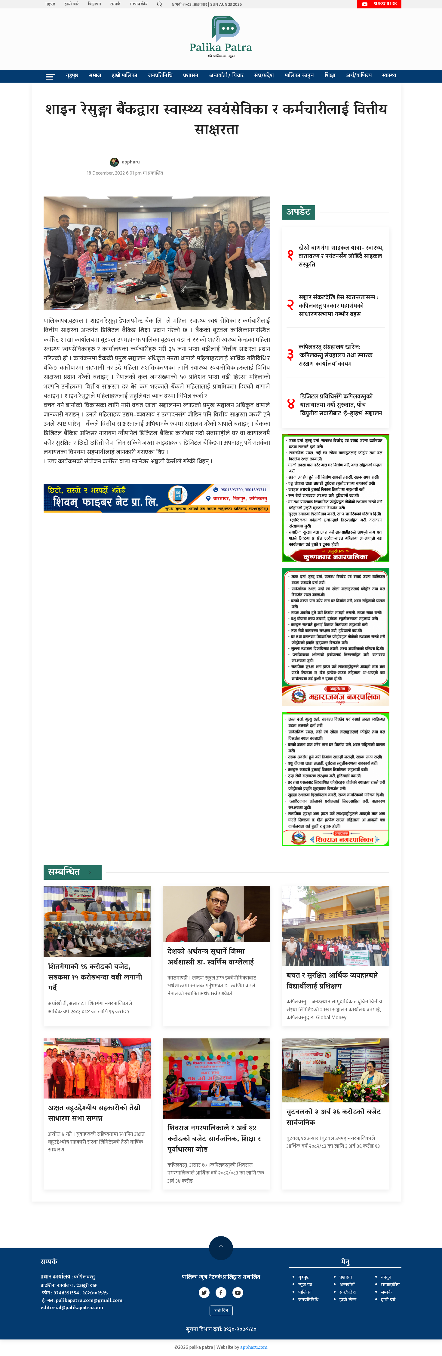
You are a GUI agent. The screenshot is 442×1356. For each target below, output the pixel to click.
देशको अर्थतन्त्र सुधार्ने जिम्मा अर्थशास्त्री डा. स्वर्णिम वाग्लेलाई (210, 957)
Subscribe (385, 4)
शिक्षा (329, 76)
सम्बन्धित (64, 873)
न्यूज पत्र (305, 1285)
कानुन (386, 1277)
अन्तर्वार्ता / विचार (226, 76)
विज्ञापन (94, 4)
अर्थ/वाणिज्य (359, 76)
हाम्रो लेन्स (347, 1300)
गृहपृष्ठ (50, 4)
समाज (95, 76)
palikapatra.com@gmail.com (89, 1301)
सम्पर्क (115, 4)
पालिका (305, 1292)
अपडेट (299, 213)
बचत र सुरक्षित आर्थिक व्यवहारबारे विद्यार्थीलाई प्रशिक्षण (332, 981)
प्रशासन (190, 76)
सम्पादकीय (139, 4)
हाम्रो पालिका (124, 76)
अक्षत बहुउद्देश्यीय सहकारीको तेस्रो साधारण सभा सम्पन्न (94, 1114)
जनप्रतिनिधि (160, 76)
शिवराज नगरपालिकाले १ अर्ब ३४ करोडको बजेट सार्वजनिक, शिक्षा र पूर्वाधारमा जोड (214, 1139)
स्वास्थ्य (389, 76)
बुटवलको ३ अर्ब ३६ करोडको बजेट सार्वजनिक (334, 1118)
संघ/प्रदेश (264, 76)
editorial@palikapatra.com (72, 1308)
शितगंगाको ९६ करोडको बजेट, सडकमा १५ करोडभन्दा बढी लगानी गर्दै (95, 978)
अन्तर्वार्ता (347, 1285)
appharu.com (254, 1347)
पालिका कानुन (299, 76)
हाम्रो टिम (221, 1311)
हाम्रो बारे (71, 4)
